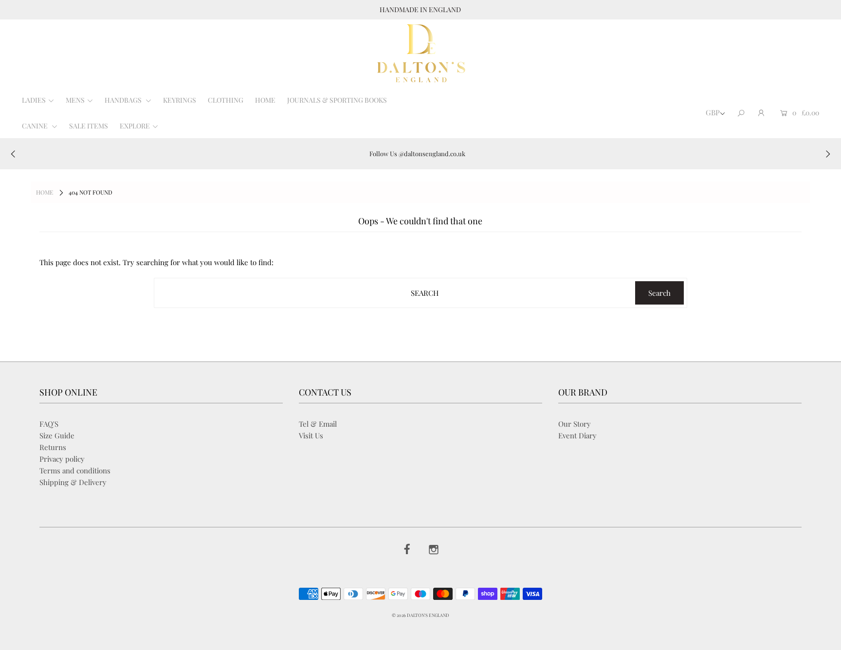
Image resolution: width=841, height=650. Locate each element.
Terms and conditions (74, 470)
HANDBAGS (124, 100)
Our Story (574, 424)
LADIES (34, 100)
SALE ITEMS (88, 125)
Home (44, 192)
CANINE (35, 125)
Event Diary (577, 435)
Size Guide (56, 435)
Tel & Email (318, 424)
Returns (52, 447)
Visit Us (311, 435)
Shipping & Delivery (73, 482)
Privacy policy (62, 459)
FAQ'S (48, 424)
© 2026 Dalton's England (420, 615)
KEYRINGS (179, 100)
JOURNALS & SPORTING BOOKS (337, 100)
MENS (75, 100)
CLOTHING (225, 100)
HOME (265, 100)
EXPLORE (135, 125)
